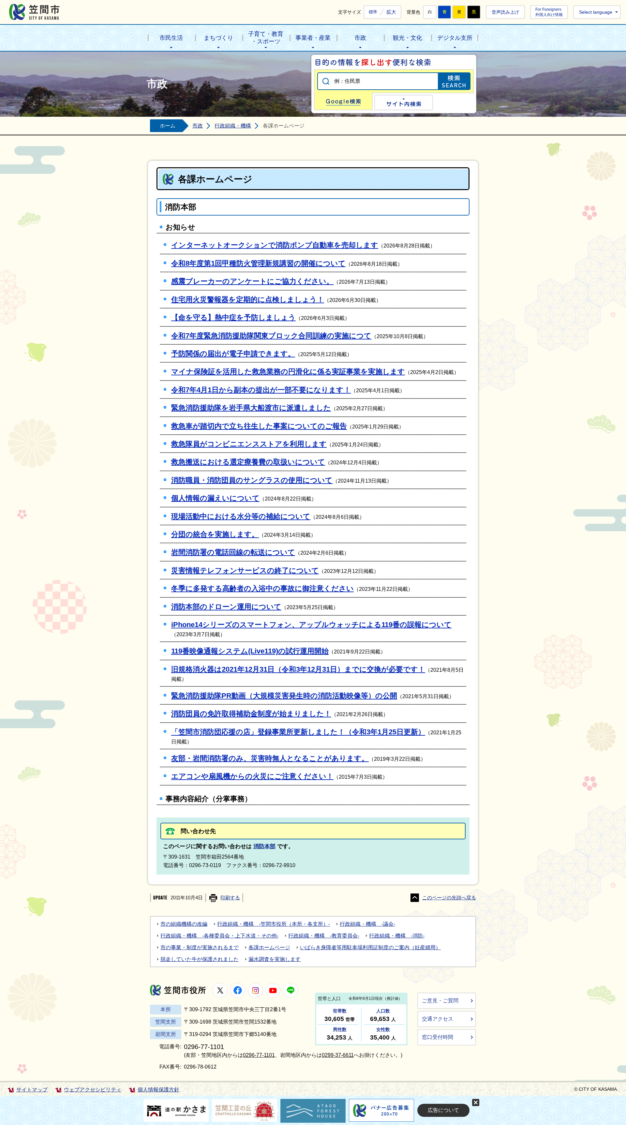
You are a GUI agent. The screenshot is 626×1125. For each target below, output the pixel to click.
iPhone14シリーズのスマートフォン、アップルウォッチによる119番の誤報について (311, 625)
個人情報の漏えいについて (215, 498)
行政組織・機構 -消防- (397, 935)
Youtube (272, 990)
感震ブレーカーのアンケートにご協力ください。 (252, 281)
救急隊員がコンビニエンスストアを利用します (249, 444)
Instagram (255, 990)
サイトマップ (32, 1089)
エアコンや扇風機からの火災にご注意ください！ (252, 776)
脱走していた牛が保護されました (199, 959)
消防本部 (264, 846)
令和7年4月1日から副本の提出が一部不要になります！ (261, 390)
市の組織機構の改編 (183, 924)
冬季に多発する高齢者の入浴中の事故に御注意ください (262, 588)
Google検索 (343, 101)
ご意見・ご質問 (440, 1000)
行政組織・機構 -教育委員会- (323, 935)
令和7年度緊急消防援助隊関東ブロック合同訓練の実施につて (271, 336)
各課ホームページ (269, 947)
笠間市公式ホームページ (34, 12)
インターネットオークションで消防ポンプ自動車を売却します (274, 245)
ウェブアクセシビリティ (92, 1089)
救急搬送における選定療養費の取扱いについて (248, 462)
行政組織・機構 (233, 125)
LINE (290, 990)
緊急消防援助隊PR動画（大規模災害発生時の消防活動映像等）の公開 (284, 696)
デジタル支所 (454, 38)
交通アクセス (437, 1019)
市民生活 (171, 38)
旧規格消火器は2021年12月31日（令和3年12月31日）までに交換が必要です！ (298, 669)
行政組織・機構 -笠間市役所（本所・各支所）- (273, 924)
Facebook (237, 990)
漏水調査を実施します (274, 959)
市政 (360, 38)
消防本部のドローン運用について (226, 607)
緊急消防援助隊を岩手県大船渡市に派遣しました (251, 408)
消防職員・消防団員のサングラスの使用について (252, 480)
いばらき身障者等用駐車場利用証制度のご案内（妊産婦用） (370, 947)
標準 (373, 12)
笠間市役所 (178, 990)
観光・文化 (407, 38)
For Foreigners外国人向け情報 (549, 12)
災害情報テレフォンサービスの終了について (245, 570)
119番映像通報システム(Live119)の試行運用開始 (250, 651)
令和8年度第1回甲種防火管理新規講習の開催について (258, 263)
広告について (443, 1110)
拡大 (391, 12)
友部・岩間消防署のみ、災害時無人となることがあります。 (270, 758)
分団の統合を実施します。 (215, 534)
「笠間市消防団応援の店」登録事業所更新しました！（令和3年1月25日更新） (298, 732)
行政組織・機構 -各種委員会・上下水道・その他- (219, 935)
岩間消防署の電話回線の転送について (233, 552)
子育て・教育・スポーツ (265, 38)
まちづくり (218, 38)
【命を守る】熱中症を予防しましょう (233, 317)
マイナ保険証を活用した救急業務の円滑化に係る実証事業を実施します (288, 372)
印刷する (230, 897)
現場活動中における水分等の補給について (240, 516)
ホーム (167, 125)
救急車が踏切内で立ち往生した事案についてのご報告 (259, 426)
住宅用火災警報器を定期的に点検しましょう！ (247, 299)
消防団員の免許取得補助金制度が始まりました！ (251, 714)
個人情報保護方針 (158, 1089)
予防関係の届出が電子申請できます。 (233, 354)
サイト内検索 (403, 102)
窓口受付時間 (437, 1037)
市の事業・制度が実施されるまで (199, 947)
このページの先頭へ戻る (449, 897)
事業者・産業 (313, 38)
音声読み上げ (505, 12)
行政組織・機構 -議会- (367, 924)
